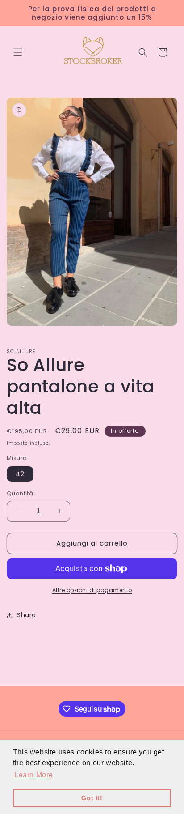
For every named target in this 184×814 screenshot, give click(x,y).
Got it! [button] (91, 797)
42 (20, 473)
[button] (18, 52)
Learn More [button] (33, 775)
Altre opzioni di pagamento (92, 590)
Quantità (20, 493)
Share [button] (26, 614)
